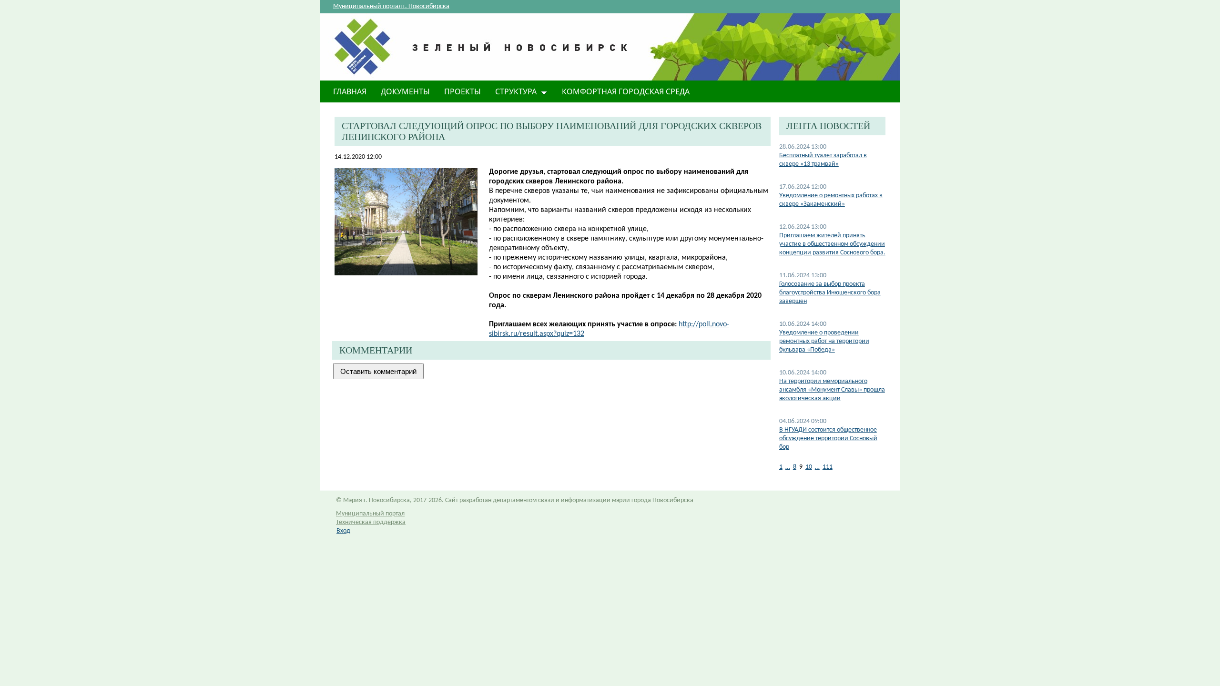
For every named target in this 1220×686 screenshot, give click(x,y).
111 (828, 467)
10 (808, 467)
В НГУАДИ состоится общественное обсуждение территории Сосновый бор (828, 438)
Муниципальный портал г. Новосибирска (391, 6)
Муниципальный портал (370, 513)
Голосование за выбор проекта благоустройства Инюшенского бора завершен (830, 293)
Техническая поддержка (371, 522)
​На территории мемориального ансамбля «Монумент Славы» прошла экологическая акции (832, 390)
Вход (343, 531)
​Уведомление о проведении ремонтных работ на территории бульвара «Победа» (824, 341)
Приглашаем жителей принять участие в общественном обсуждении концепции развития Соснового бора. (832, 244)
